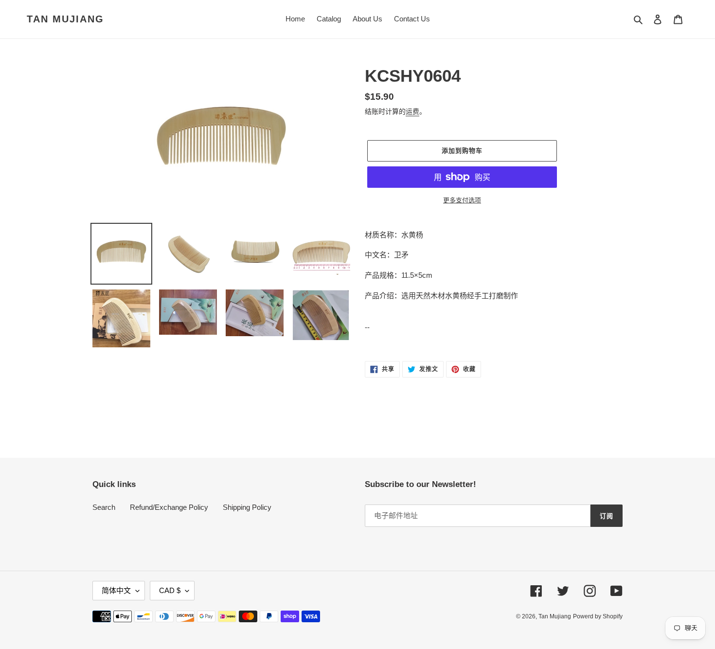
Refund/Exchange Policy (169, 507)
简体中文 (116, 590)
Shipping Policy (247, 507)
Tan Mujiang (65, 19)
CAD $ (169, 590)
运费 (412, 111)
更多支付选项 (462, 200)
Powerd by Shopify (598, 616)
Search (103, 507)
